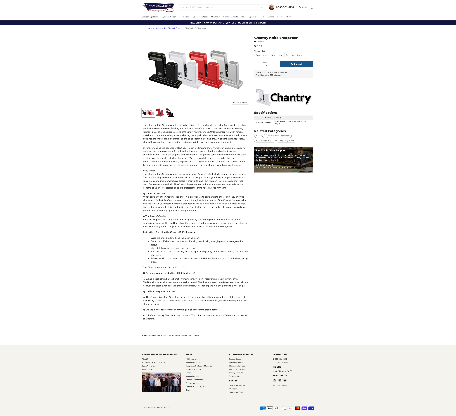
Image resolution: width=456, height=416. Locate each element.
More (262, 17)
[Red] (281, 58)
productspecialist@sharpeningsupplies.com (276, 167)
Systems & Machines (171, 17)
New (243, 17)
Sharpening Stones (150, 17)
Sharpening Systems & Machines (199, 366)
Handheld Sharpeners (194, 379)
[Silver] (266, 58)
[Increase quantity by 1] (275, 64)
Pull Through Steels (172, 28)
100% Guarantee (149, 366)
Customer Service (236, 362)
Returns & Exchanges (237, 369)
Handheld (215, 17)
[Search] (261, 7)
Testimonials (147, 369)
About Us (145, 359)
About (288, 17)
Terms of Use (234, 376)
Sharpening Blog (236, 392)
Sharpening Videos (236, 389)
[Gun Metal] (290, 58)
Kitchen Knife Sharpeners (279, 136)
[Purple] (300, 58)
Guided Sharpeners (193, 369)
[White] (274, 58)
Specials (252, 17)
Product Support (235, 359)
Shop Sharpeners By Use (196, 386)
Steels (205, 17)
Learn (279, 17)
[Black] (258, 58)
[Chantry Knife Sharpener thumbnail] (148, 112)
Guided (186, 17)
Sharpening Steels (286, 140)
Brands (271, 17)
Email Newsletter (280, 385)
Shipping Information (237, 366)
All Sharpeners (191, 359)
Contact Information (281, 362)
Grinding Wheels (230, 17)
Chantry (260, 41)
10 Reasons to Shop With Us (153, 362)
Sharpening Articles (237, 385)
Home (149, 28)
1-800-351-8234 (264, 164)
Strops (196, 17)
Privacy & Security (236, 373)
